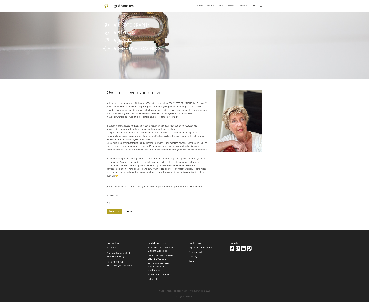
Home (200, 6)
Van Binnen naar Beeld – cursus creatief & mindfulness (160, 267)
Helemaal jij (153, 279)
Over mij (193, 256)
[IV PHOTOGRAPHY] (110, 24)
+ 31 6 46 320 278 (115, 262)
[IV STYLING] (110, 30)
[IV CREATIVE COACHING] (110, 48)
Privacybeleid (195, 252)
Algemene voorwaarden (200, 247)
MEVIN (199, 290)
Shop (220, 6)
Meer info (114, 211)
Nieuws (210, 6)
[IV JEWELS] (110, 35)
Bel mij (129, 211)
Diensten (242, 6)
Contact (230, 6)
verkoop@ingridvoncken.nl (119, 265)
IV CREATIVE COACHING (159, 274)
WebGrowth (188, 290)
